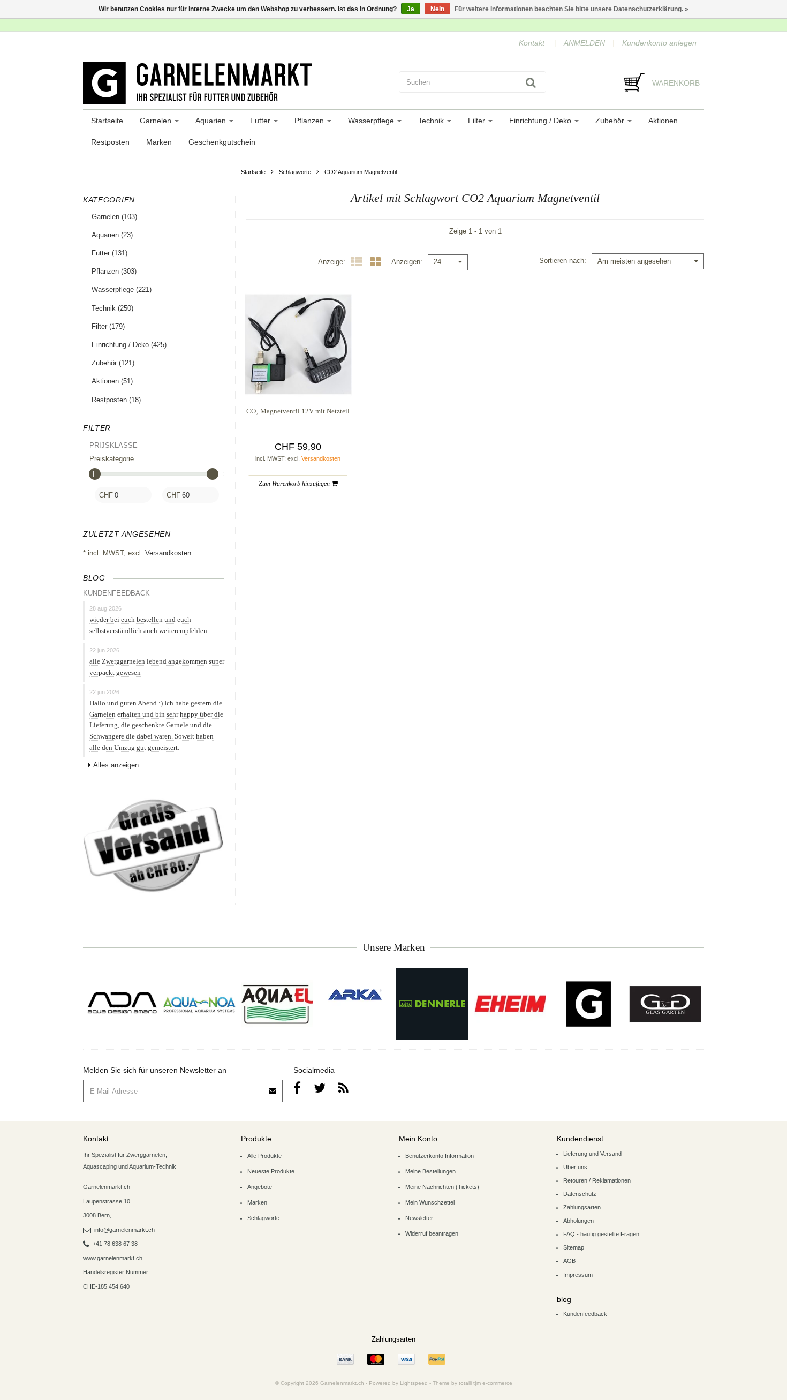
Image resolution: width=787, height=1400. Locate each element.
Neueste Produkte (270, 1171)
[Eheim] (510, 1004)
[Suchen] (531, 82)
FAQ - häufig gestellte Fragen (601, 1234)
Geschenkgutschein (221, 142)
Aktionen (663, 120)
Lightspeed (414, 1383)
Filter (477, 120)
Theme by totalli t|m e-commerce (472, 1383)
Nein (437, 9)
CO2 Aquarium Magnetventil (360, 172)
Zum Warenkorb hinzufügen (295, 483)
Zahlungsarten (582, 1207)
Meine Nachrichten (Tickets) (442, 1187)
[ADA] (122, 1004)
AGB (569, 1261)
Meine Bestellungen (430, 1171)
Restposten (110, 142)
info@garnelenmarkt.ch (124, 1229)
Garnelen (156, 120)
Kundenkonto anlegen (659, 43)
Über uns (575, 1167)
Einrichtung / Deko (541, 120)
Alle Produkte (264, 1156)
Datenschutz (579, 1194)
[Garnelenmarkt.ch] (235, 83)
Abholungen (578, 1220)
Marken (159, 142)
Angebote (259, 1187)
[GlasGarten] (665, 1004)
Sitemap (573, 1247)
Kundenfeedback (585, 1314)
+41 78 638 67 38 (115, 1243)
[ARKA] (355, 994)
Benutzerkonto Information (439, 1156)
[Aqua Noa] (199, 1004)
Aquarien (211, 120)
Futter (261, 120)
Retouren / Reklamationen (597, 1180)
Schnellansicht (298, 376)
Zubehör (610, 120)
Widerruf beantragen (431, 1233)
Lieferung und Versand (592, 1153)
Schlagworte (295, 172)
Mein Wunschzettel (430, 1202)
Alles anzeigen (116, 765)
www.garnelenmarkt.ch (112, 1258)
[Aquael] (277, 1004)
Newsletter (419, 1218)
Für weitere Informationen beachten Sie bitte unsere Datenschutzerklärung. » (571, 9)
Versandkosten (168, 553)
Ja (410, 9)
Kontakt (531, 43)
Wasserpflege (372, 120)
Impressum (578, 1274)
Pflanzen (310, 120)
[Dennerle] (432, 1004)
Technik (432, 120)
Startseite (107, 120)
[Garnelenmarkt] (587, 1004)
